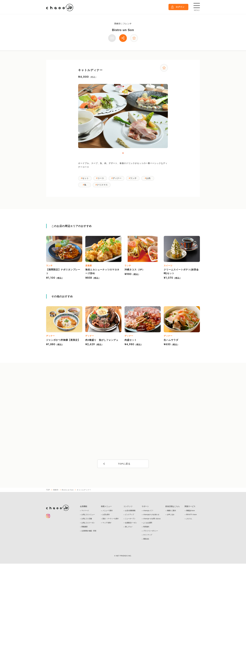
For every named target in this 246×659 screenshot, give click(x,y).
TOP (48, 490)
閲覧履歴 (84, 527)
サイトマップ (147, 535)
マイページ (85, 510)
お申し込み (170, 514)
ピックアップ (129, 514)
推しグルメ (128, 527)
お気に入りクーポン (88, 523)
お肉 (148, 178)
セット (85, 178)
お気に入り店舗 (86, 519)
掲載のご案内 (171, 510)
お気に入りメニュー (88, 514)
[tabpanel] (123, 116)
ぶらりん (189, 519)
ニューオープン (130, 519)
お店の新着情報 (130, 510)
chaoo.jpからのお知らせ (151, 514)
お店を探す (106, 514)
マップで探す (106, 523)
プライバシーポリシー (150, 531)
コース (101, 178)
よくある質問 (147, 523)
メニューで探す (107, 510)
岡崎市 (56, 490)
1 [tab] (123, 153)
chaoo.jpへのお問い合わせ (152, 519)
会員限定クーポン (131, 523)
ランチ (133, 178)
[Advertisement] (123, 413)
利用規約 (146, 527)
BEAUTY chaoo (191, 514)
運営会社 (146, 539)
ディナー (117, 178)
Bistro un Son (123, 30)
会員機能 (83, 506)
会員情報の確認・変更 (88, 531)
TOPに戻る (124, 463)
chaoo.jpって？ (148, 510)
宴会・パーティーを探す (110, 519)
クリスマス (102, 185)
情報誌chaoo (190, 510)
